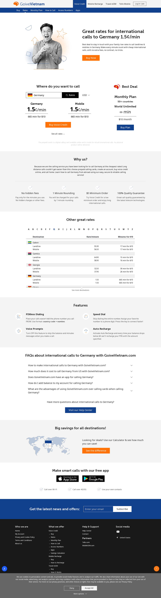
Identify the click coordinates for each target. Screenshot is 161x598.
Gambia (36, 253)
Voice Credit (53, 531)
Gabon (36, 242)
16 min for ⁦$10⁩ (126, 260)
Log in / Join (139, 4)
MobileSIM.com (88, 545)
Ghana (36, 287)
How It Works (56, 572)
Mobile (36, 249)
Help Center (86, 531)
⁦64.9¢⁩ (96, 257)
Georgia (36, 265)
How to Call (50, 10)
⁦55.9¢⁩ (96, 246)
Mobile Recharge (55, 556)
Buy (18, 10)
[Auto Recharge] (86, 330)
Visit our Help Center (80, 410)
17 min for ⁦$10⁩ (126, 246)
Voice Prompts (34, 328)
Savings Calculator (58, 553)
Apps (78, 10)
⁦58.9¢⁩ (96, 260)
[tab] (28, 229)
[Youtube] (118, 531)
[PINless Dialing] (18, 316)
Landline (37, 246)
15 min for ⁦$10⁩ (126, 257)
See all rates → (58, 133)
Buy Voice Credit (58, 124)
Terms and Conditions (23, 540)
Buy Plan (125, 127)
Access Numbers (65, 10)
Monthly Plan (36, 10)
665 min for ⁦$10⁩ (126, 279)
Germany (37, 276)
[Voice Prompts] (18, 330)
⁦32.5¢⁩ (96, 268)
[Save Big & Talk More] (48, 445)
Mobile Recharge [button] (95, 4)
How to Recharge (57, 562)
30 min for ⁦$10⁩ (126, 268)
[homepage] (29, 4)
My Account (19, 534)
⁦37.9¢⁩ (96, 271)
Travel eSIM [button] (111, 4)
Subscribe (122, 509)
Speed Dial (99, 314)
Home (17, 531)
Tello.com (86, 542)
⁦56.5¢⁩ (96, 249)
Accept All (89, 588)
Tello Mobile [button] (124, 4)
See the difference (96, 450)
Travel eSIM (53, 566)
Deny (72, 588)
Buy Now (91, 57)
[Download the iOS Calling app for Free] (67, 478)
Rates (53, 537)
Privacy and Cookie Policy (25, 537)
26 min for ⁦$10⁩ (126, 271)
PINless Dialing (35, 314)
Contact (85, 534)
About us (18, 543)
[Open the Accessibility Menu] (4, 568)
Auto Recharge (102, 328)
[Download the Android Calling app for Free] (93, 478)
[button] (79, 4)
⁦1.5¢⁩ (97, 279)
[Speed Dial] (86, 316)
